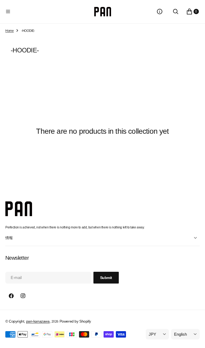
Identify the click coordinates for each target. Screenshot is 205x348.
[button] (48, 11)
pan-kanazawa (38, 321)
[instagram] (23, 296)
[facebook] (11, 296)
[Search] (176, 11)
